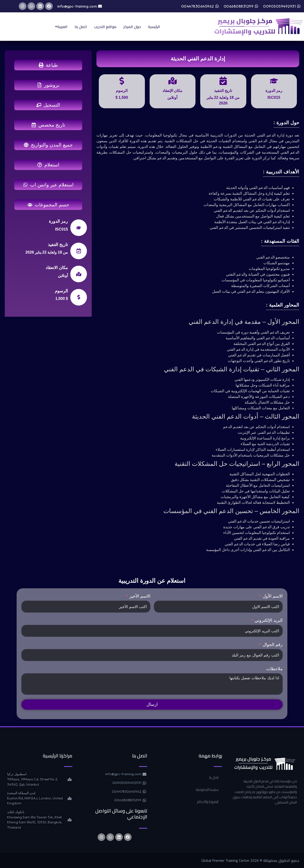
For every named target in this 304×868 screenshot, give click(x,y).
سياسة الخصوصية (207, 789)
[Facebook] (49, 6)
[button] (60, 26)
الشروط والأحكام (207, 801)
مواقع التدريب (105, 26)
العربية (62, 26)
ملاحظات (274, 668)
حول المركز (132, 26)
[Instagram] (22, 6)
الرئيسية (154, 26)
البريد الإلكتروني (269, 620)
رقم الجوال (273, 644)
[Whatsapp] (31, 6)
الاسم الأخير (139, 596)
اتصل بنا (81, 26)
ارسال (152, 704)
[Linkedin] (40, 6)
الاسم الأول (273, 596)
